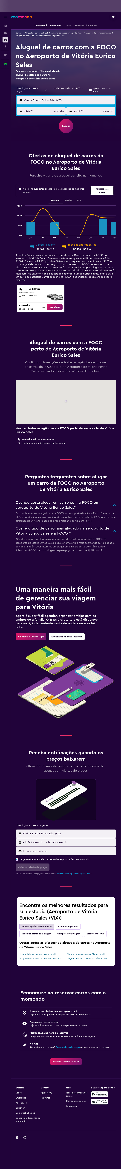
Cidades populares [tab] (68, 926)
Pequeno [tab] (55, 200)
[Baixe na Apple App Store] (99, 1102)
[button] (5, 16)
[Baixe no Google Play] (99, 1094)
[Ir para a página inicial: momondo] (21, 16)
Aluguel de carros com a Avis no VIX (38, 954)
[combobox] (32, 90)
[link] (55, 307)
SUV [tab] (79, 200)
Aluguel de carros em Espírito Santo (67, 33)
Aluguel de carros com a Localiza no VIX (87, 958)
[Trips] (5, 55)
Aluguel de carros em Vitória (98, 33)
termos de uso (63, 874)
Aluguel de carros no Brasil (36, 33)
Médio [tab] (68, 200)
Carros (18, 33)
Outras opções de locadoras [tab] (37, 926)
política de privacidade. (81, 874)
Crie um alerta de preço (68, 1047)
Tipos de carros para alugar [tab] (36, 934)
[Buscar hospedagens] (5, 33)
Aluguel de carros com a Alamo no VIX (86, 954)
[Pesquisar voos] (5, 26)
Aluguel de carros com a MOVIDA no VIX (40, 958)
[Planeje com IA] (5, 46)
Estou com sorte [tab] (95, 934)
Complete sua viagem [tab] (68, 934)
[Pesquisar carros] (5, 39)
